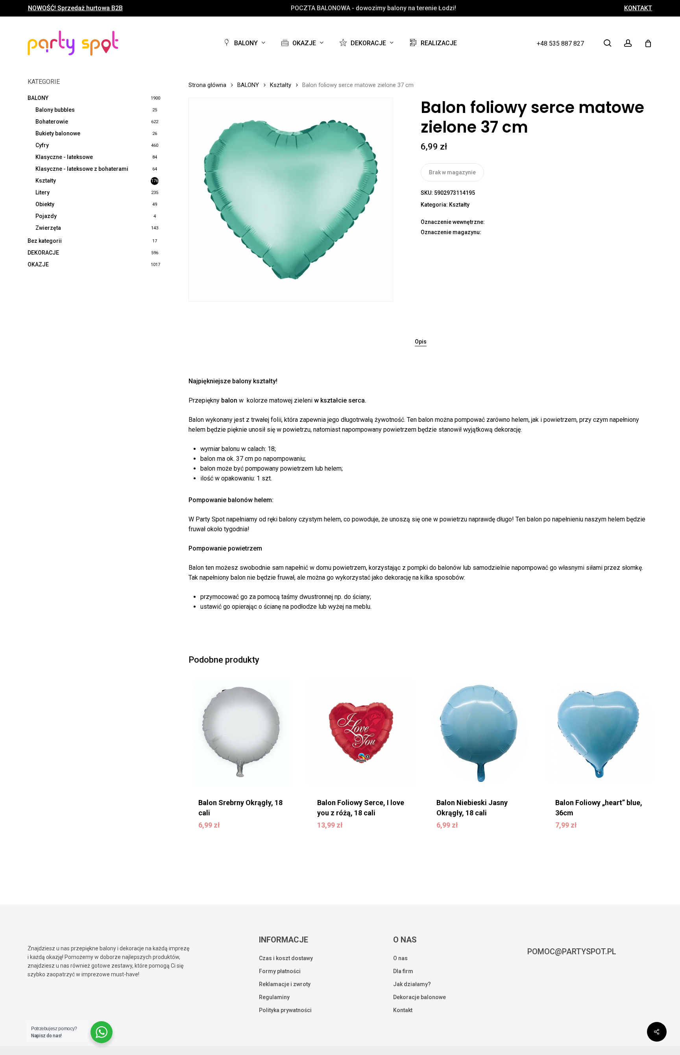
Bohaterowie (51, 121)
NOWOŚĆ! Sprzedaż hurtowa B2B (75, 8)
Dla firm (403, 971)
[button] (246, 827)
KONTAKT (638, 8)
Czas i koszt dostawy (286, 958)
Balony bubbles (55, 110)
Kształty (45, 180)
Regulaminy (274, 997)
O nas (400, 958)
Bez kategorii (45, 241)
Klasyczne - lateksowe (64, 157)
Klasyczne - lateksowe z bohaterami (81, 169)
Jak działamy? (412, 984)
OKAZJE (38, 264)
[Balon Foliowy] (598, 732)
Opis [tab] (421, 341)
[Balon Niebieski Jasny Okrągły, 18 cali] (480, 732)
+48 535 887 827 (560, 43)
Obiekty (44, 204)
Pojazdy (46, 216)
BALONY (38, 98)
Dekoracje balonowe (419, 997)
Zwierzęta (48, 228)
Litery (42, 192)
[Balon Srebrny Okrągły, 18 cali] (242, 732)
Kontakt (402, 1010)
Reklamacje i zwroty (284, 984)
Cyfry (42, 145)
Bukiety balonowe (57, 133)
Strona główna (207, 85)
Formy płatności (280, 971)
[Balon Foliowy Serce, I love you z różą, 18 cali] (360, 732)
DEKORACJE (43, 252)
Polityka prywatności (285, 1010)
